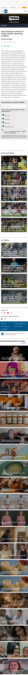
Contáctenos (4, 329)
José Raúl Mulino (12, 7)
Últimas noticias (4, 7)
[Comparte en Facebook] (2, 45)
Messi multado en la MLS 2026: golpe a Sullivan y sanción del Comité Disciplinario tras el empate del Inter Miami (14, 165)
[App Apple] (2, 319)
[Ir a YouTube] (8, 313)
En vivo (24, 7)
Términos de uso (5, 326)
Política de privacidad (20, 323)
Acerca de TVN (18, 326)
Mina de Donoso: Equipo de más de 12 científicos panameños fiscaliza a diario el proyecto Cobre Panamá (13, 283)
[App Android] (5, 319)
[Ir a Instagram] (5, 313)
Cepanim (19, 7)
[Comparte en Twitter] (5, 45)
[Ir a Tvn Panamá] (13, 11)
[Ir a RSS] (12, 313)
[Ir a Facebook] (2, 313)
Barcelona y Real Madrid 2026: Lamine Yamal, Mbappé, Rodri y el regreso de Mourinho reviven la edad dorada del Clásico (14, 212)
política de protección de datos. (15, 132)
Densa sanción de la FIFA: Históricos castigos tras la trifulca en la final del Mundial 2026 (13, 196)
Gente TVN (4, 323)
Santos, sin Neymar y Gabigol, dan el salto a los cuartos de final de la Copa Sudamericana (13, 228)
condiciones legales (14, 131)
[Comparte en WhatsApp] (8, 45)
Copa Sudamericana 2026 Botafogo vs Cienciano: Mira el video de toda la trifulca (13, 181)
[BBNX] (2, 334)
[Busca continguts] (25, 11)
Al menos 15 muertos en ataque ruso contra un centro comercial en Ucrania (14, 253)
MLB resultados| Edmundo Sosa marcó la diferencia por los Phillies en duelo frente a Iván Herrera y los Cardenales (14, 268)
